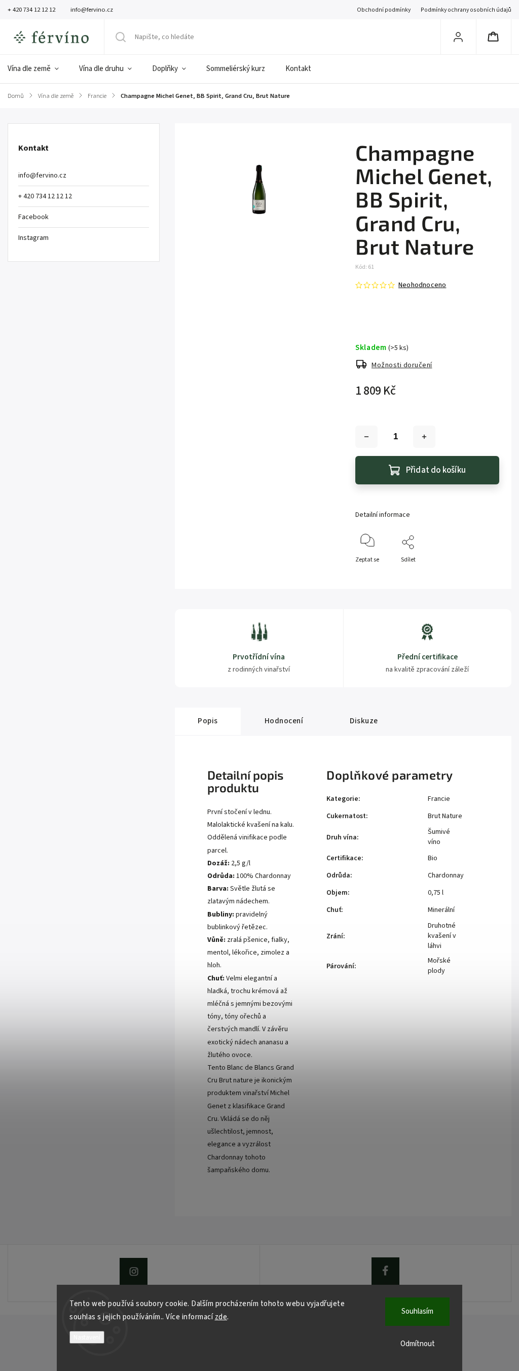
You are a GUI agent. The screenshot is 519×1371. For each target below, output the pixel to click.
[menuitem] (38, 69)
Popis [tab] (208, 720)
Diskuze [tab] (364, 720)
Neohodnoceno (422, 285)
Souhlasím (417, 1311)
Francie (439, 799)
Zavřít (483, 576)
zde (221, 1317)
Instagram (33, 238)
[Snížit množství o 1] (366, 437)
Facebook (33, 217)
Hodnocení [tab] (284, 720)
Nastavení (86, 1337)
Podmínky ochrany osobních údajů (466, 10)
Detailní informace (382, 515)
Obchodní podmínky (384, 10)
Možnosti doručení (402, 365)
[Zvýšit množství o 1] (424, 437)
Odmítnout (417, 1344)
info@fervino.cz (42, 175)
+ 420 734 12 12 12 (45, 196)
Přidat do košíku (436, 470)
